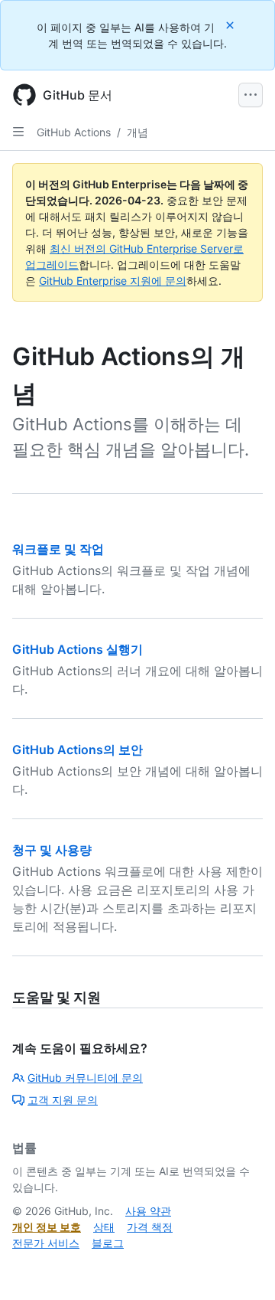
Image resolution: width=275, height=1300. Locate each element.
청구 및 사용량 (52, 849)
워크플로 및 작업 (58, 549)
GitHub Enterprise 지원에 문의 (112, 280)
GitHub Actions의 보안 (77, 749)
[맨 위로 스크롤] (241, 1266)
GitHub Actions (74, 132)
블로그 (108, 1242)
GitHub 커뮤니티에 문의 (85, 1077)
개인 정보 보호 (46, 1226)
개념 (137, 132)
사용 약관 (148, 1210)
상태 (104, 1226)
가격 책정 (150, 1226)
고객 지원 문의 (63, 1099)
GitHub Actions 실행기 (77, 649)
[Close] (231, 25)
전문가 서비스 (45, 1242)
